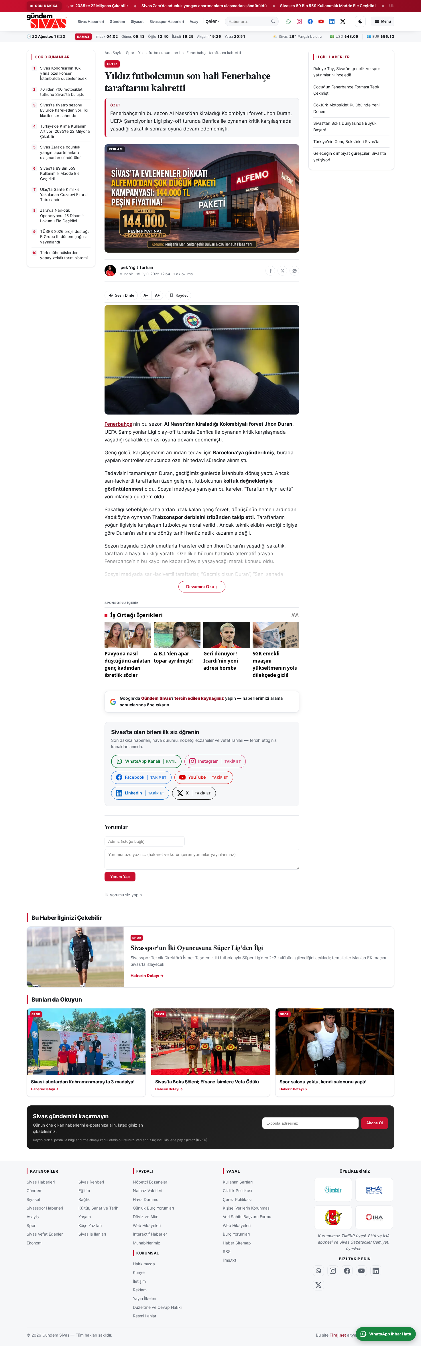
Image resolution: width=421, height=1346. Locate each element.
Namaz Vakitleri (147, 1190)
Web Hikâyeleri (147, 1225)
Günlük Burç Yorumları (153, 1208)
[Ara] (273, 21)
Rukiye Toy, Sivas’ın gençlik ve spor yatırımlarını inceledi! (346, 71)
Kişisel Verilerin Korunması (246, 1208)
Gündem (117, 21)
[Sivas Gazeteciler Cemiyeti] (333, 1217)
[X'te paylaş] (282, 270)
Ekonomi (34, 1242)
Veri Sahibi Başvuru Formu (247, 1216)
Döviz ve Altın (145, 1216)
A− (145, 295)
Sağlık (84, 1199)
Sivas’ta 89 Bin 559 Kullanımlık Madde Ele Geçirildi (283, 5)
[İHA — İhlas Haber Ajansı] (374, 1217)
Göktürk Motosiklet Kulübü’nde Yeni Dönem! (346, 108)
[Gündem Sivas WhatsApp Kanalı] (288, 21)
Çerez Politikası (237, 1199)
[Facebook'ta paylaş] (270, 270)
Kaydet (182, 295)
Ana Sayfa (113, 52)
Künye (139, 1272)
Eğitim (84, 1190)
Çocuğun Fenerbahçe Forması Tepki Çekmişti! (346, 90)
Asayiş (195, 21)
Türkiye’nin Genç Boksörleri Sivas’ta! (347, 141)
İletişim (139, 1280)
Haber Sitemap (237, 1242)
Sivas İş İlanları (92, 1234)
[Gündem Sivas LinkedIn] (332, 21)
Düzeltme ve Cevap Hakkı (157, 1307)
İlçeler (211, 21)
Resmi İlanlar (144, 1315)
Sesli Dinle (124, 295)
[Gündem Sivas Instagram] (299, 21)
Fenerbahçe (118, 424)
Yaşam (84, 1216)
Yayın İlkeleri (144, 1298)
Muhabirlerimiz (146, 1242)
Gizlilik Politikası (237, 1190)
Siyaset (137, 21)
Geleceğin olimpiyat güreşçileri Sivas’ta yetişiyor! (349, 156)
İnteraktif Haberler (150, 1234)
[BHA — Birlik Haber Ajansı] (374, 1190)
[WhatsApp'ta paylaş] (294, 270)
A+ (157, 295)
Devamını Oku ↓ (202, 586)
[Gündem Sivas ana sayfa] (47, 21)
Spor (130, 52)
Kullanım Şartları (238, 1182)
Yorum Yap (120, 877)
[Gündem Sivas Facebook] (310, 21)
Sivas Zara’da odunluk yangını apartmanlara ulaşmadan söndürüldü (159, 5)
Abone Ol (374, 1123)
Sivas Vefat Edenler (45, 1234)
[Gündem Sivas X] (342, 21)
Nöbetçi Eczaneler (150, 1182)
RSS (227, 1251)
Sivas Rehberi (91, 1182)
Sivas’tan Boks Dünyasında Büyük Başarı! (345, 126)
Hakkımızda (144, 1263)
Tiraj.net (338, 1335)
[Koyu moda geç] (360, 21)
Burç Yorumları (236, 1234)
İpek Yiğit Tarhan (136, 267)
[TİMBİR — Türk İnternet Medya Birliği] (333, 1190)
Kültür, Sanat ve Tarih (98, 1208)
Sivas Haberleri (91, 21)
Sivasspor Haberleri (166, 21)
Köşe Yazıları (90, 1225)
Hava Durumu (145, 1199)
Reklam (140, 1289)
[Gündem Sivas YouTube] (321, 21)
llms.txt (229, 1260)
